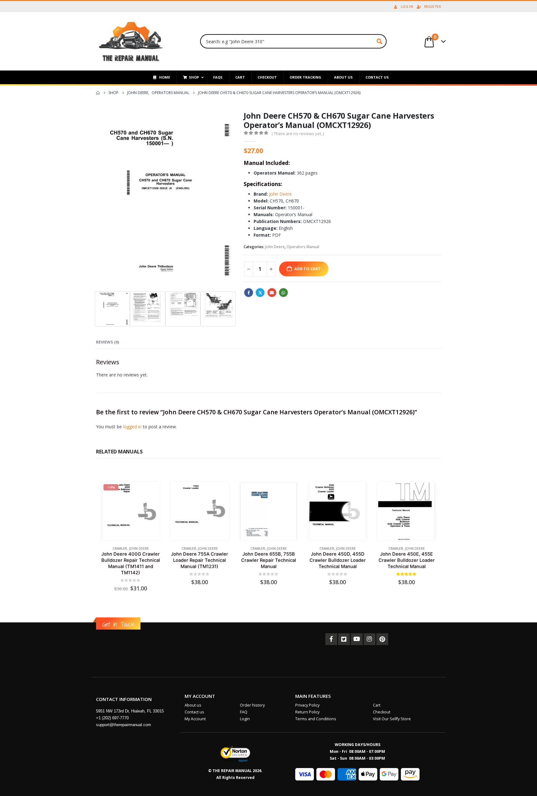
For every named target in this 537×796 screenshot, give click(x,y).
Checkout (381, 712)
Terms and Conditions (315, 718)
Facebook (249, 293)
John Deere (280, 194)
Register (432, 6)
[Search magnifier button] (379, 41)
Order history (252, 705)
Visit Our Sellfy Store (392, 718)
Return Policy (307, 712)
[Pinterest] (382, 639)
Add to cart (307, 268)
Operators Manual (303, 246)
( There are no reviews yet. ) (298, 133)
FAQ (243, 712)
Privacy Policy (307, 705)
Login (245, 718)
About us (193, 705)
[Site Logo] (131, 41)
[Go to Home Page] (98, 92)
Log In (407, 6)
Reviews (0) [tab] (107, 342)
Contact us (194, 712)
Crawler (119, 548)
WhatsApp (283, 293)
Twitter (260, 293)
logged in (132, 427)
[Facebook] (331, 639)
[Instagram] (369, 639)
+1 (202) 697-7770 (112, 718)
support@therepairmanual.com (123, 724)
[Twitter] (344, 639)
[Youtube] (357, 639)
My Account (195, 718)
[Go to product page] (199, 511)
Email (272, 293)
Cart (376, 705)
